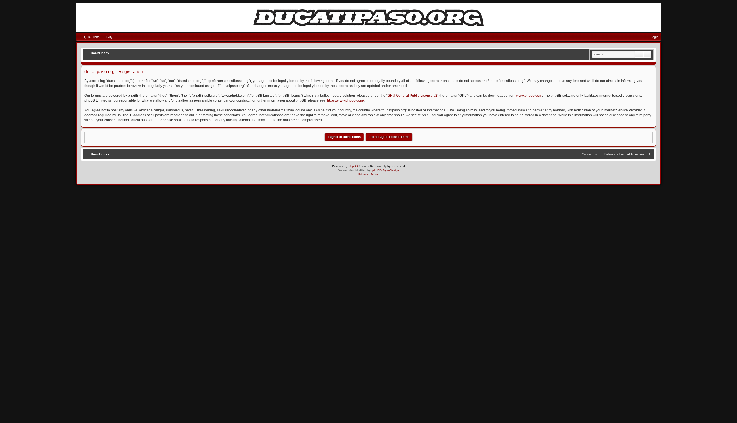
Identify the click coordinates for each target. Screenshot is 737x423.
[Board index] (368, 17)
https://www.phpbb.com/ (345, 100)
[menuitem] (107, 36)
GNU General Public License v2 (412, 96)
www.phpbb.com (529, 96)
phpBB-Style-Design (385, 170)
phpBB (353, 166)
